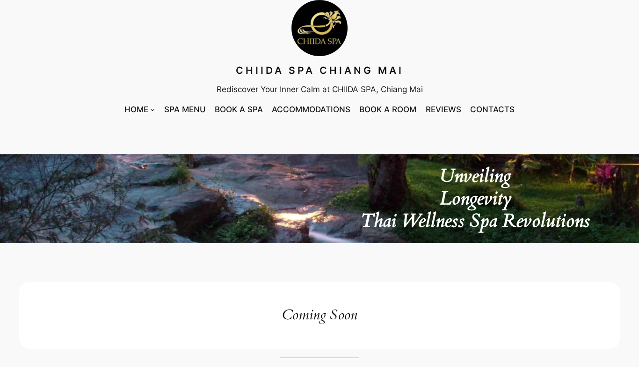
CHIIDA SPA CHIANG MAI (320, 70)
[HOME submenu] (152, 109)
